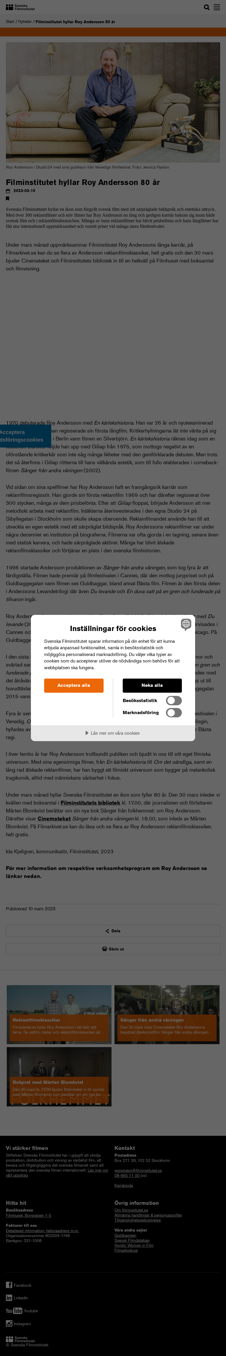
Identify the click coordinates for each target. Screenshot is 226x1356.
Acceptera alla (73, 685)
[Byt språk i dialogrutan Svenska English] (185, 625)
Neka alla (152, 685)
